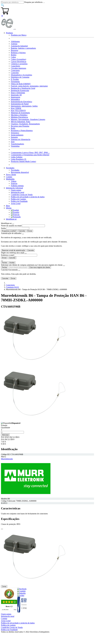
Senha (3, 228)
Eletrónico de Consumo (20, 77)
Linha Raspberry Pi (18, 159)
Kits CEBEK (16, 108)
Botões (13, 55)
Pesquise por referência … (34, 2)
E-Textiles (15, 79)
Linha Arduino (16, 157)
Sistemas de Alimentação (20, 139)
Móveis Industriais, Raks (20, 122)
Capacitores (15, 66)
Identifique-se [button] (11, 219)
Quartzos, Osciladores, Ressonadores (25, 124)
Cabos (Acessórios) (18, 59)
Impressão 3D (16, 95)
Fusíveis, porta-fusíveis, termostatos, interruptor (29, 86)
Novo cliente (11, 174)
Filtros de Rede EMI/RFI (20, 84)
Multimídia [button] (10, 179)
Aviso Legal (15, 203)
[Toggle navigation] (15, 29)
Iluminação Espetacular (20, 90)
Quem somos (16, 190)
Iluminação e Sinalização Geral (23, 88)
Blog (8, 206)
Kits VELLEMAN (18, 110)
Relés (13, 128)
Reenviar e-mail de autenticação (13, 250)
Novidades (15, 170)
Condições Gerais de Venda (22, 195)
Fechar (4, 263)
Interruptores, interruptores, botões (24, 106)
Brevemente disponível (20, 172)
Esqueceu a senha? (9, 231)
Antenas (14, 44)
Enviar (29, 231)
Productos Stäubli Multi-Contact (23, 161)
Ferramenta (15, 82)
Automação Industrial (19, 46)
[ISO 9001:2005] (22, 612)
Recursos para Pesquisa (20, 126)
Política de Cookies (18, 199)
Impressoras (15, 97)
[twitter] (20, 595)
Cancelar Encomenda (9, 270)
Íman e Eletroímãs (18, 93)
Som (12, 142)
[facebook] (21, 589)
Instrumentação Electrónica (21, 102)
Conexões (15, 73)
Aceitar (11, 263)
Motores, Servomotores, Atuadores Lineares (28, 119)
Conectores (15, 70)
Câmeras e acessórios (19, 64)
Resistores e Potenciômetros (22, 130)
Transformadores (17, 144)
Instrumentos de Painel (20, 104)
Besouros (14, 50)
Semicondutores (17, 135)
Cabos (13, 57)
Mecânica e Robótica (19, 115)
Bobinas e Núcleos (18, 53)
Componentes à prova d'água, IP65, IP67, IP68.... (30, 152)
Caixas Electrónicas (18, 61)
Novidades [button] (10, 168)
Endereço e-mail (7, 255)
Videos (13, 181)
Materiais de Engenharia (20, 113)
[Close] (26, 253)
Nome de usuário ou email (11, 226)
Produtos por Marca (18, 35)
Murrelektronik (7, 459)
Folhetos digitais (17, 186)
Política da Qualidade (19, 201)
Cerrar (4, 586)
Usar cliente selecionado (18, 267)
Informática (15, 99)
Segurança (15, 133)
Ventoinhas (15, 146)
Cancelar (22, 231)
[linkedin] (21, 593)
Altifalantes (15, 41)
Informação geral (17, 192)
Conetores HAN (12, 287)
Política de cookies (8, 625)
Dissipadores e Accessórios (21, 75)
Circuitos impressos (18, 68)
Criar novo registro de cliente (39, 267)
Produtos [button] (9, 33)
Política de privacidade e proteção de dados (28, 197)
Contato (9, 177)
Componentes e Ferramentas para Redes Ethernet (30, 155)
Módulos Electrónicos (19, 117)
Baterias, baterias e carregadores (23, 48)
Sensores (14, 137)
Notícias (14, 183)
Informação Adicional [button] (14, 188)
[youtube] (21, 591)
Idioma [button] (8, 208)
